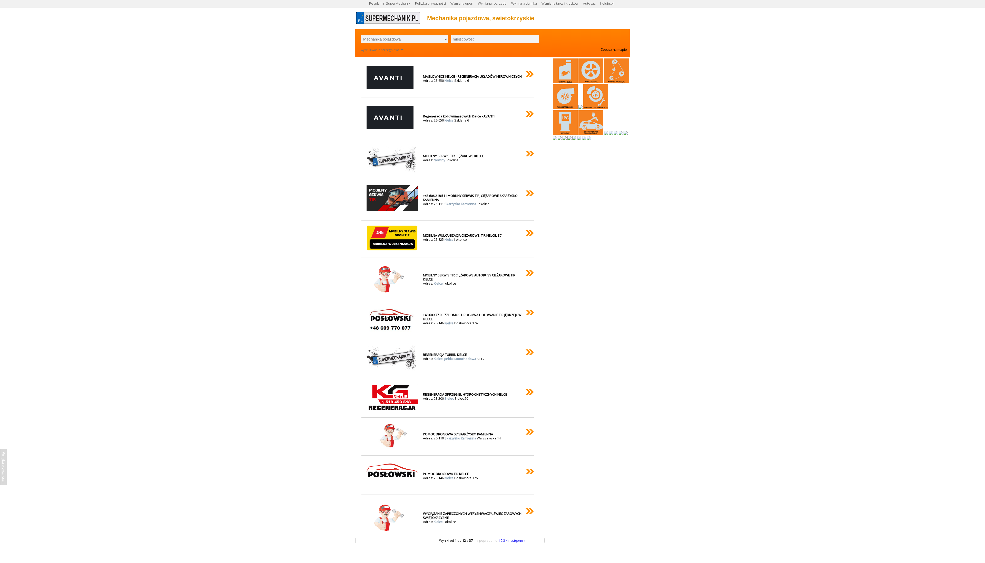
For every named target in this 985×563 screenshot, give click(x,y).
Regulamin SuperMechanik (389, 3)
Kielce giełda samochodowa (455, 358)
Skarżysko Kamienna (461, 204)
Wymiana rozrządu (492, 3)
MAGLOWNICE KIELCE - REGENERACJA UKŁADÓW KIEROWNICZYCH (472, 76)
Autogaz (589, 3)
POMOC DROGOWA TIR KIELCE (446, 473)
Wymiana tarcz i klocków (559, 3)
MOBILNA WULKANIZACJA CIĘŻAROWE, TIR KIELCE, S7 (462, 235)
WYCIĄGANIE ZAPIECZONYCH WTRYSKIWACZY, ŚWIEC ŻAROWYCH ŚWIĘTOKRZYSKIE (472, 515)
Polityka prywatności (430, 3)
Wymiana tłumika (524, 3)
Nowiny (440, 160)
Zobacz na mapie (614, 49)
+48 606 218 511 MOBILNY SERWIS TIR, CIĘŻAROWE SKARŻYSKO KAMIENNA (470, 197)
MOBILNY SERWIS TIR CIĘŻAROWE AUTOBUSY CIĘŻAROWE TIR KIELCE (469, 277)
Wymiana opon (461, 3)
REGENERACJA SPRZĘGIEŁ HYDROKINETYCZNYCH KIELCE (465, 394)
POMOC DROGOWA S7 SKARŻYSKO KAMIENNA (458, 434)
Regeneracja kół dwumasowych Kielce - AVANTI (459, 116)
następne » (516, 540)
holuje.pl (607, 3)
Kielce (449, 80)
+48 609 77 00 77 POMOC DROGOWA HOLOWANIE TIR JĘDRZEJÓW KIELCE (472, 317)
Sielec (450, 398)
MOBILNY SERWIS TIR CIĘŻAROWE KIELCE (453, 156)
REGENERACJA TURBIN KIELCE (445, 354)
